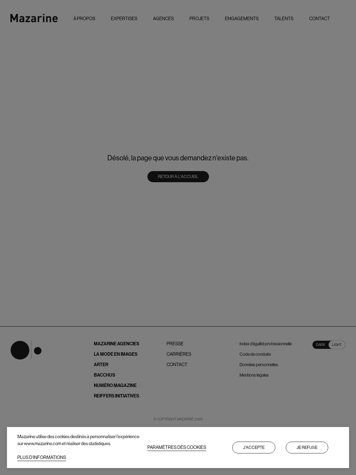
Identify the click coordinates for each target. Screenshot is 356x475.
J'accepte (254, 447)
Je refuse (307, 447)
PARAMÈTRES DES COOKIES (176, 447)
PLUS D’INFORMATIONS (41, 457)
